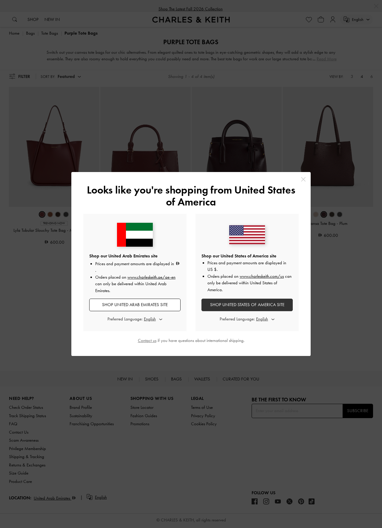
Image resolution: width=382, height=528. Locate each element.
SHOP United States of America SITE (247, 304)
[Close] (303, 179)
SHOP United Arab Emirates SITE (135, 304)
